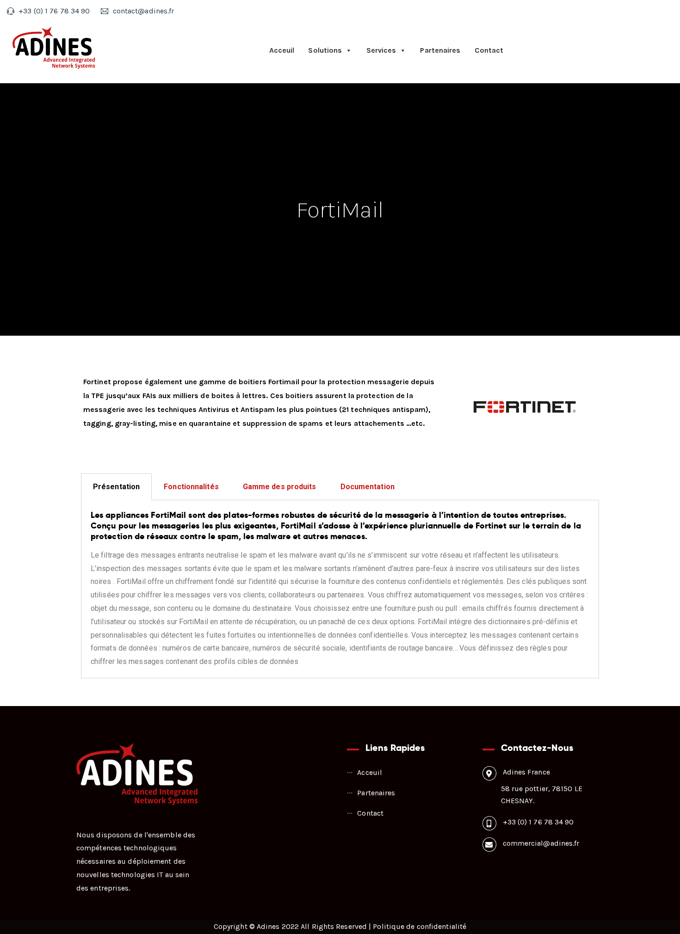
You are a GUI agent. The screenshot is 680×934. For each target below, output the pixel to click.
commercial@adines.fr (541, 843)
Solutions (325, 50)
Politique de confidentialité (419, 926)
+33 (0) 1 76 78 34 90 (538, 821)
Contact (489, 50)
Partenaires (440, 50)
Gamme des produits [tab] (279, 486)
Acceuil (282, 50)
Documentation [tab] (367, 486)
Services (381, 50)
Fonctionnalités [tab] (191, 486)
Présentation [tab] (116, 486)
